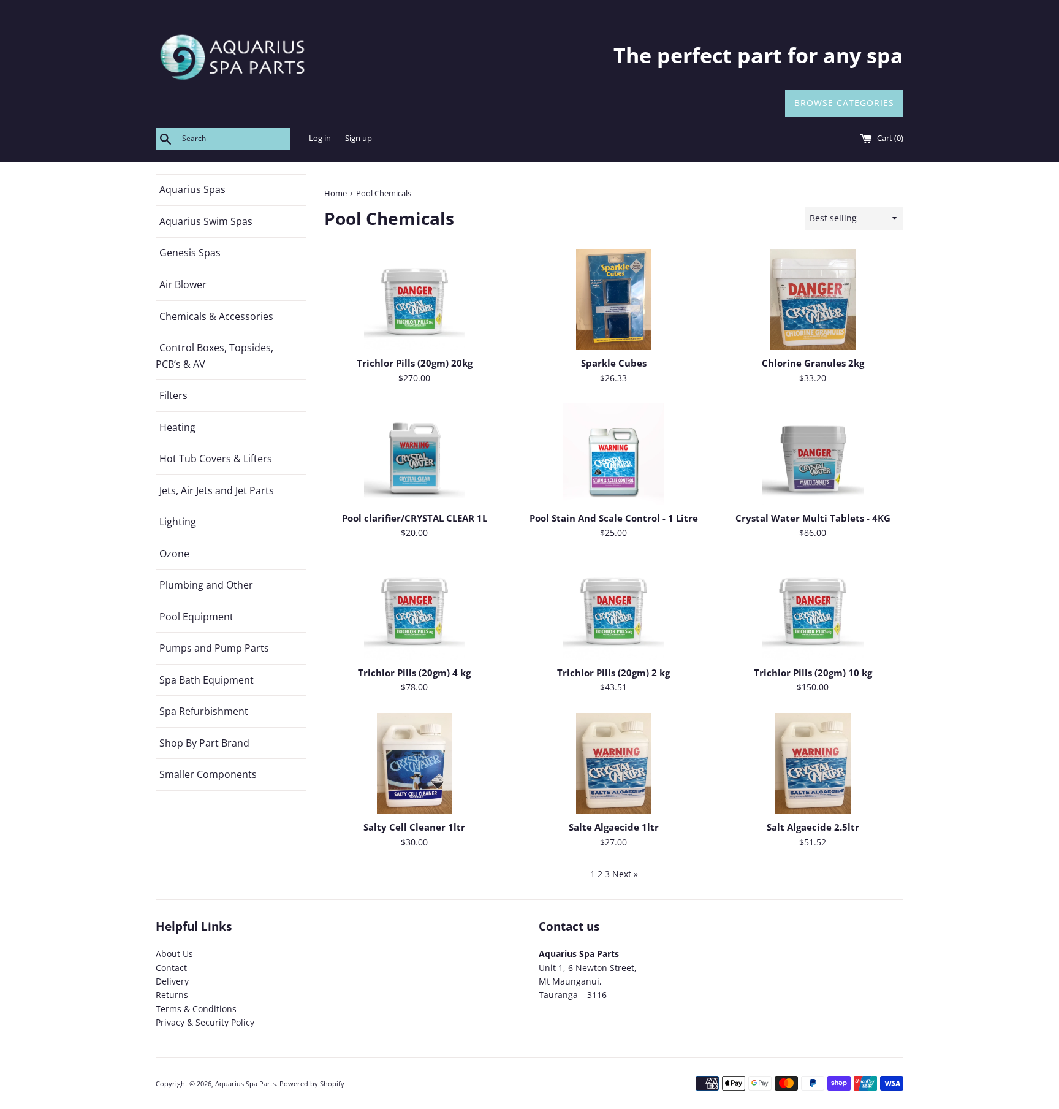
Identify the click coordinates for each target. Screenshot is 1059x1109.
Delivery (172, 981)
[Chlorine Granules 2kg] (813, 299)
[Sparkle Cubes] (613, 299)
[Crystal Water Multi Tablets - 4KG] (813, 454)
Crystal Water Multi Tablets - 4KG (812, 518)
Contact (171, 968)
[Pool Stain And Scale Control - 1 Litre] (613, 454)
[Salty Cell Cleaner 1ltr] (414, 763)
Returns (172, 994)
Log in (320, 138)
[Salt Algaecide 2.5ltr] (813, 763)
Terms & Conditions (196, 1009)
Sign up (358, 138)
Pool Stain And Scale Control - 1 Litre (614, 518)
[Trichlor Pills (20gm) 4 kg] (414, 609)
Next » (625, 874)
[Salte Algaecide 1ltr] (613, 763)
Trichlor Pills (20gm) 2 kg (613, 672)
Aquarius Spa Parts (245, 1083)
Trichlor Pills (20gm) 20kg (415, 363)
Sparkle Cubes (614, 363)
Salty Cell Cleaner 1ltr (414, 827)
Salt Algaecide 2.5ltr (813, 827)
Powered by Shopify (311, 1083)
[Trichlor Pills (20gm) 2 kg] (613, 609)
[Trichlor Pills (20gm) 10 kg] (813, 609)
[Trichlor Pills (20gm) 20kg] (414, 299)
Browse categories (844, 103)
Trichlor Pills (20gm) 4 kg (414, 672)
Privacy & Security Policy (205, 1022)
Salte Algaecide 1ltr (614, 827)
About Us (174, 953)
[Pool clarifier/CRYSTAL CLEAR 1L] (414, 454)
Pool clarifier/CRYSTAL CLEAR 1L (414, 518)
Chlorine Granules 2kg (813, 363)
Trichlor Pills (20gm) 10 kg (813, 672)
